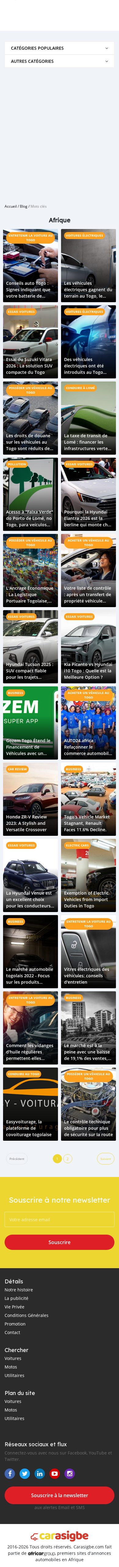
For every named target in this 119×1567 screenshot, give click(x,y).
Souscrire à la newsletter (59, 1495)
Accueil (11, 206)
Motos (11, 1367)
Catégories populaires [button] (37, 48)
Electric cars (77, 845)
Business (15, 693)
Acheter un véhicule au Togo (88, 542)
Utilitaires (14, 1375)
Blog (23, 206)
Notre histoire (19, 1290)
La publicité (16, 1298)
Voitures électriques (84, 235)
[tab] (59, 48)
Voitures (13, 1358)
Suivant (105, 1159)
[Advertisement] (59, 133)
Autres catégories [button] (32, 61)
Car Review (17, 769)
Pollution (17, 464)
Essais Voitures (21, 311)
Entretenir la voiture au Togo (31, 237)
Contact (12, 1332)
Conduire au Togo (23, 1074)
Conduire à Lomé (80, 388)
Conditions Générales (27, 1315)
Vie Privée (14, 1307)
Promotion (15, 1324)
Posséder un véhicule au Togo (30, 390)
